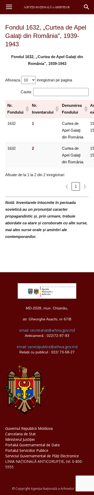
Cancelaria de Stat (20, 433)
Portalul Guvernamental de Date (32, 444)
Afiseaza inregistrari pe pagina (38, 80)
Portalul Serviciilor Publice (26, 450)
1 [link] (76, 186)
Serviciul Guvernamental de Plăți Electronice (42, 455)
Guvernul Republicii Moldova (29, 428)
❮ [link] (67, 186)
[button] (86, 7)
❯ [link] (84, 186)
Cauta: (26, 92)
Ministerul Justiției (20, 439)
